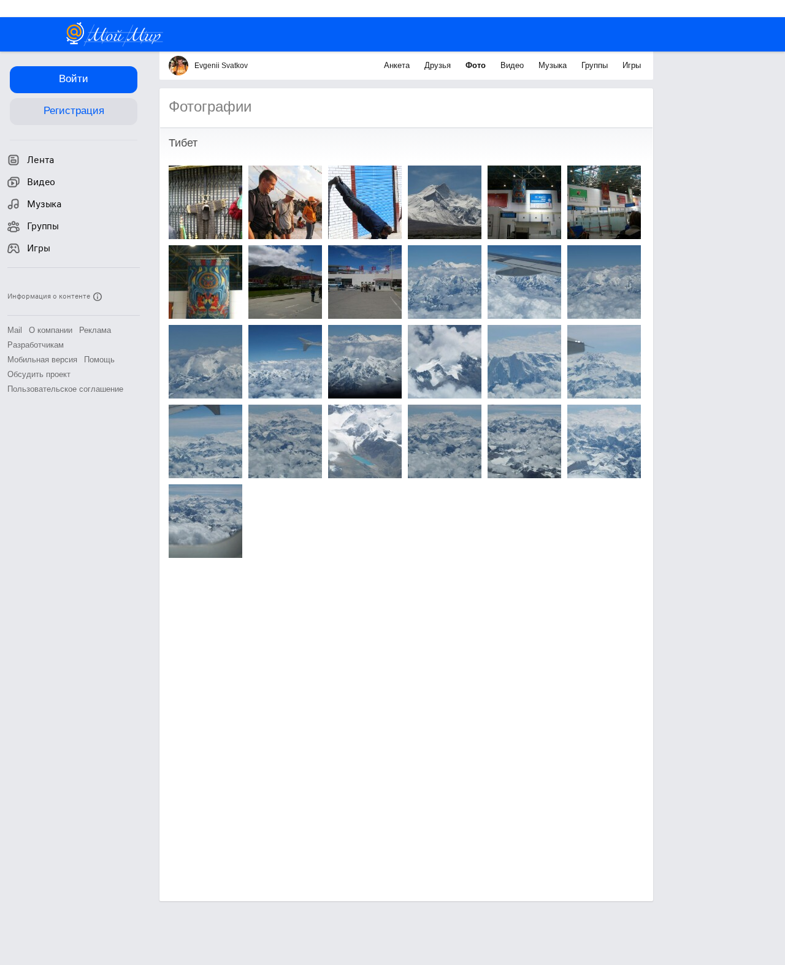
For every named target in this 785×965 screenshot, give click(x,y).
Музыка (553, 65)
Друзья (438, 65)
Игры (631, 65)
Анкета (398, 65)
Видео (513, 65)
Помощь (99, 359)
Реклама (95, 330)
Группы (595, 65)
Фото (476, 65)
